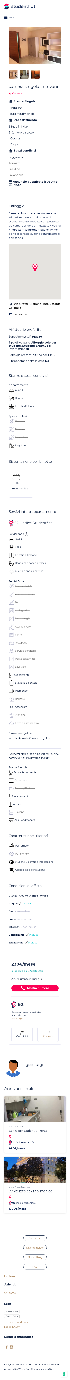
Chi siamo (10, 1292)
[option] (35, 45)
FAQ (35, 1266)
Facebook (6, 1347)
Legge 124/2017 (12, 1326)
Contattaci (35, 1238)
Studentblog (35, 1257)
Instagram (11, 1347)
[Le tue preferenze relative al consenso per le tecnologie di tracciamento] (64, 1374)
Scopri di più (17, 1018)
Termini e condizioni (16, 1322)
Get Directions (20, 314)
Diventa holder (35, 1247)
